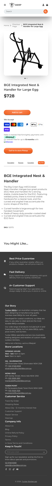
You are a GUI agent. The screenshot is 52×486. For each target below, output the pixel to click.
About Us (9, 426)
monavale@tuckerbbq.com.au (17, 381)
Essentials (31, 162)
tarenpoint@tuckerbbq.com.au (18, 393)
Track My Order (12, 401)
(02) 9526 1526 (14, 390)
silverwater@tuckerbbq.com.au (18, 368)
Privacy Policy (11, 436)
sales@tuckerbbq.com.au (15, 465)
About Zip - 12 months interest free (20, 408)
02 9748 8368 (10, 463)
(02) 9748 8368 (14, 366)
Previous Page (16, 25)
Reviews (20, 162)
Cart (47, 5)
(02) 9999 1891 (14, 378)
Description (10, 162)
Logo (15, 5)
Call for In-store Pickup (18, 151)
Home (6, 25)
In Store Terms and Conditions (18, 443)
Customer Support (13, 411)
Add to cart (17, 112)
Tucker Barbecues (29, 481)
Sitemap (9, 418)
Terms (8, 440)
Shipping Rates (12, 404)
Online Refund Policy (14, 433)
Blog (7, 429)
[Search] (46, 11)
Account (43, 5)
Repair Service (11, 415)
